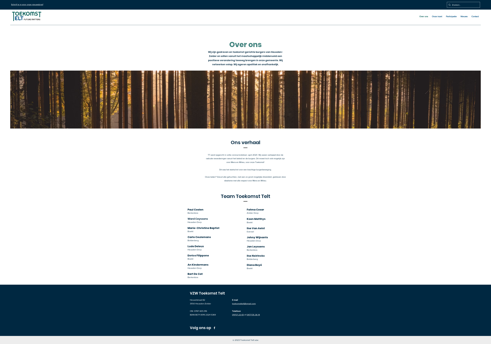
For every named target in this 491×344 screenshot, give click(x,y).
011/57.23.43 (238, 314)
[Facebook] (214, 328)
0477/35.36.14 (253, 314)
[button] (27, 4)
